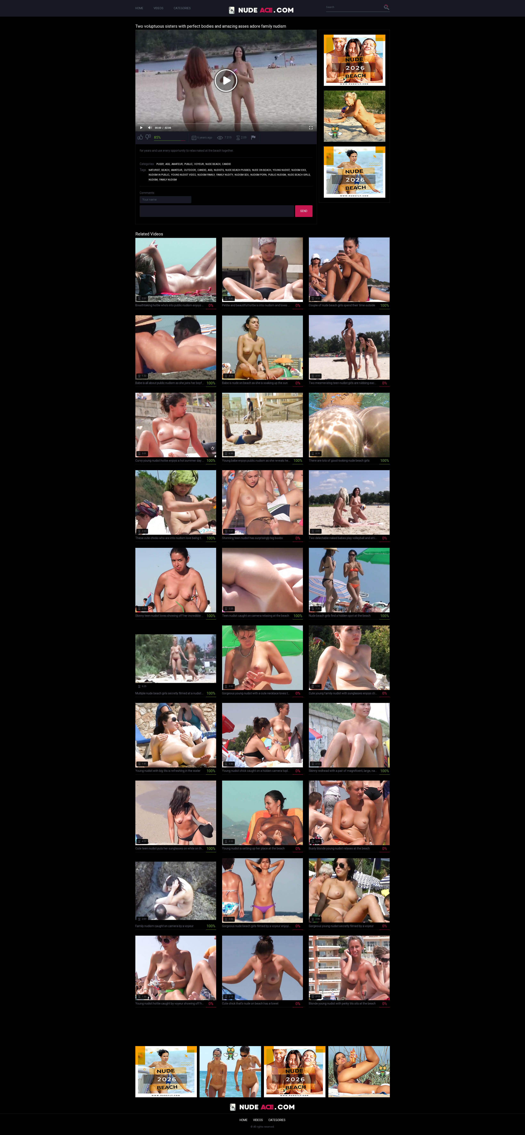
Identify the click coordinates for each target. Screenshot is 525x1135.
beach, (165, 170)
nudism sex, (242, 174)
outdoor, (190, 170)
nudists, (219, 170)
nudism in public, (159, 174)
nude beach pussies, (238, 170)
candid (226, 164)
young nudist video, (183, 174)
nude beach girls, (299, 174)
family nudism (168, 179)
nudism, (153, 179)
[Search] (387, 7)
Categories (182, 8)
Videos (158, 8)
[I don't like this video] (148, 137)
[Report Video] (253, 137)
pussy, (160, 164)
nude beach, (213, 164)
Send (303, 211)
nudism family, (206, 174)
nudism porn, (258, 174)
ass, (167, 164)
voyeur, (199, 164)
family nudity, (225, 174)
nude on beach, (262, 170)
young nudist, (281, 170)
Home (139, 8)
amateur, (177, 164)
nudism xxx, (299, 170)
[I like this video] (140, 137)
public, (188, 164)
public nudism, (277, 174)
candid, (202, 170)
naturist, (154, 170)
